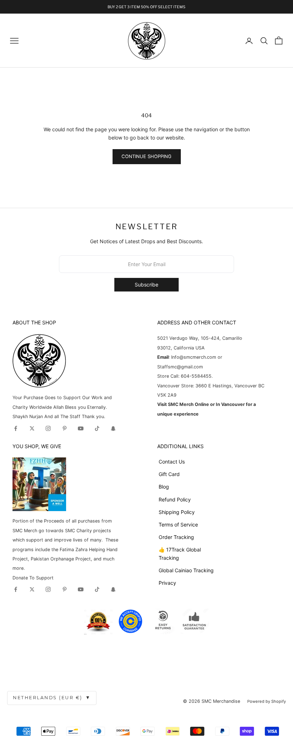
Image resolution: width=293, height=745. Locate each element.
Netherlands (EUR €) (52, 697)
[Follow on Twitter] (32, 428)
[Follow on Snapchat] (113, 428)
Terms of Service (178, 524)
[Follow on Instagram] (48, 428)
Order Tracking (176, 537)
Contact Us (172, 462)
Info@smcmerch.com (193, 357)
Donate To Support (33, 577)
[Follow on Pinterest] (64, 428)
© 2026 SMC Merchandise (211, 701)
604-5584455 (195, 376)
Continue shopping (146, 156)
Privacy (167, 583)
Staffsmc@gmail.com (180, 366)
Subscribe (146, 284)
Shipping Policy (177, 512)
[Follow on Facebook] (16, 428)
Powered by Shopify (266, 701)
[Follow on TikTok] (97, 428)
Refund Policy (175, 499)
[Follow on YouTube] (81, 428)
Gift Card (169, 474)
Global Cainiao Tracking (186, 570)
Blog (164, 487)
